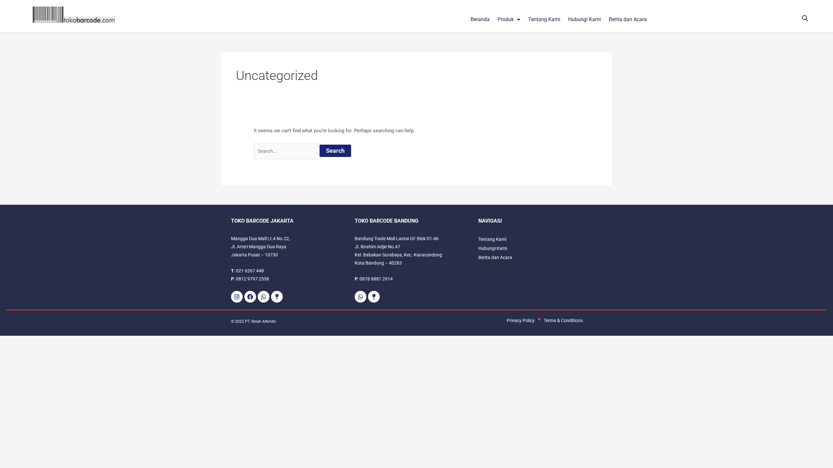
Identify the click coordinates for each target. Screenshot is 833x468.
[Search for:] (287, 151)
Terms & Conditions (563, 320)
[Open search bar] (805, 18)
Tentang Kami (544, 19)
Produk (506, 19)
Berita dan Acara (628, 19)
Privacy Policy (521, 320)
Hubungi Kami (584, 19)
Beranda (480, 19)
